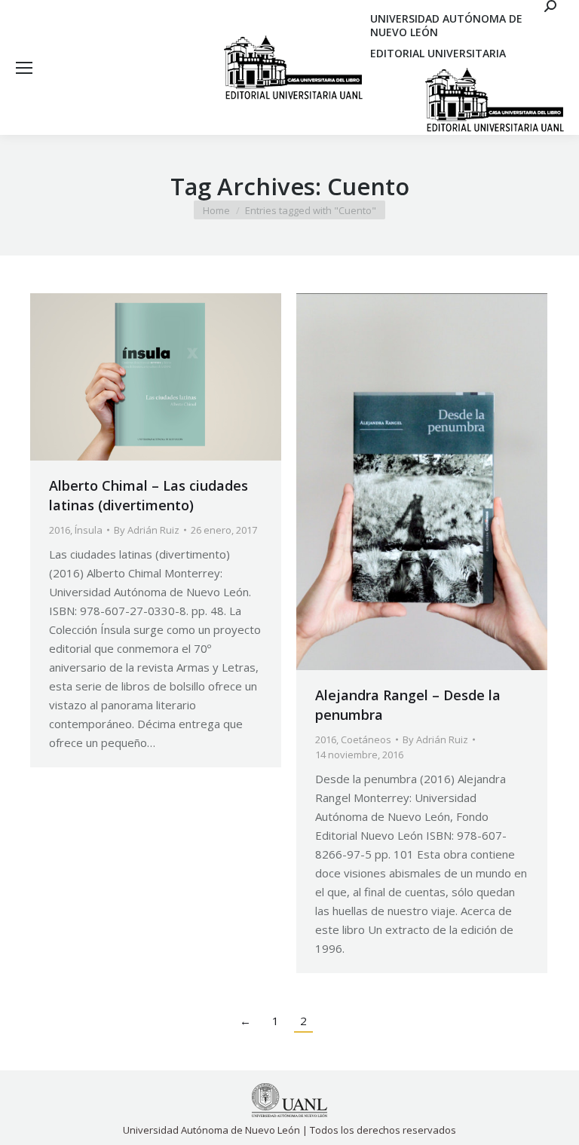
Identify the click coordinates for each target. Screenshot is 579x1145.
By (146, 530)
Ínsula (89, 530)
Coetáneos (366, 739)
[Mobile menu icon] (24, 68)
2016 (59, 530)
